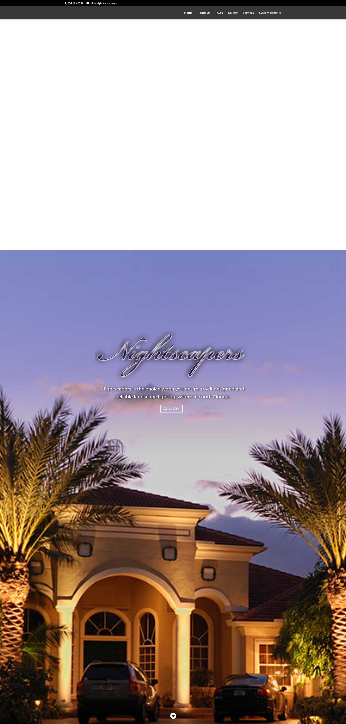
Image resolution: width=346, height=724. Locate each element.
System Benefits (270, 13)
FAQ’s (219, 13)
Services (248, 13)
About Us (204, 13)
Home (188, 13)
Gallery (233, 13)
